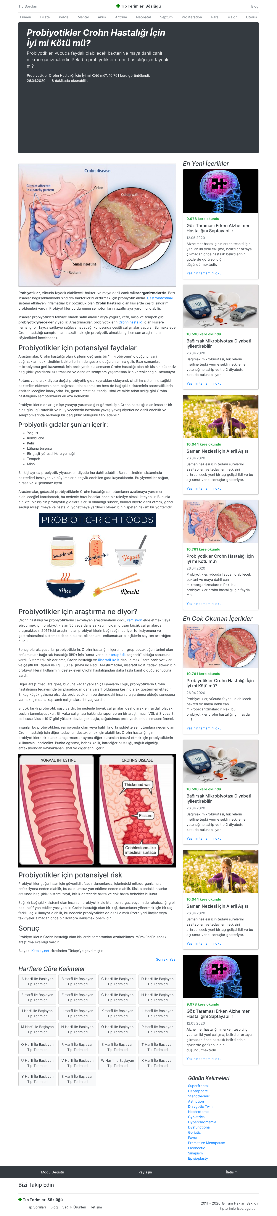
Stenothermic (199, 1096)
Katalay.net (40, 951)
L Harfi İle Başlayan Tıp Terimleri (157, 1013)
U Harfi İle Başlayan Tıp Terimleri (37, 1063)
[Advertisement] (138, 115)
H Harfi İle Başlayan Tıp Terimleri (157, 997)
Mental (83, 17)
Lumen (25, 17)
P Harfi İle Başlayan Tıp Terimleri (157, 1029)
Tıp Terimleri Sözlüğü (141, 6)
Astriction (196, 1101)
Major (232, 17)
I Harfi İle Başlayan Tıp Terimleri (37, 1013)
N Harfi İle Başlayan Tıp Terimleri (77, 1029)
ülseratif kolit (108, 660)
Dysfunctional (199, 1127)
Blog (255, 6)
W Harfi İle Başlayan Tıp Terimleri (117, 1063)
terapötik (118, 655)
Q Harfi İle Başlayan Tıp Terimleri (37, 1047)
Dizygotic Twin (200, 1106)
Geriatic (194, 1132)
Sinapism (195, 1153)
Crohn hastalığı (131, 322)
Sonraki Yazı (166, 959)
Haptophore (198, 1091)
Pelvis (63, 17)
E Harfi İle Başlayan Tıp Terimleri (37, 997)
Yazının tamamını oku (204, 273)
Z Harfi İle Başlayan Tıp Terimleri (77, 1079)
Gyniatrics (196, 1117)
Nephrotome (198, 1111)
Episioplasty (198, 1158)
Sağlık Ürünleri (74, 1207)
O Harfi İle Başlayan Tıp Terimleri (117, 1029)
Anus (102, 17)
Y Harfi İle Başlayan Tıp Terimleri (37, 1079)
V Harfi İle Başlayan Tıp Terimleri (77, 1063)
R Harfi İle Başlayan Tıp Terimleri (77, 1047)
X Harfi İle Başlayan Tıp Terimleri (157, 1063)
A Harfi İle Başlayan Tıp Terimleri (37, 981)
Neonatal (143, 17)
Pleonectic (196, 1148)
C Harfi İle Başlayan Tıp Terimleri (117, 981)
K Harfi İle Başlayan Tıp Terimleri (117, 1013)
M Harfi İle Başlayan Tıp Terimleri (37, 1029)
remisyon (134, 620)
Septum (166, 17)
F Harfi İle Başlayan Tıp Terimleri (77, 997)
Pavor (193, 1137)
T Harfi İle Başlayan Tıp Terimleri (157, 1047)
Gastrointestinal (159, 298)
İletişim (96, 1207)
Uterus (251, 17)
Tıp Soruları (27, 6)
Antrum (121, 17)
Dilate (45, 17)
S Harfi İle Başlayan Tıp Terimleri (117, 1047)
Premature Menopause (206, 1143)
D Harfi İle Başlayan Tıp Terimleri (157, 981)
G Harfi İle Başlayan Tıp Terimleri (117, 997)
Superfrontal (198, 1086)
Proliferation (192, 17)
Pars (214, 17)
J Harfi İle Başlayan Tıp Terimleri (77, 1013)
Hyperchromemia (202, 1122)
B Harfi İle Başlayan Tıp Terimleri (77, 981)
